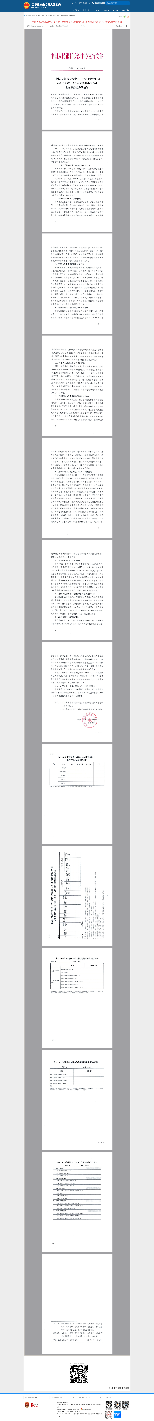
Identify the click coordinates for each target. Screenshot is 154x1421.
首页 (39, 15)
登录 (71, 3)
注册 (76, 3)
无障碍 (80, 3)
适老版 (85, 3)
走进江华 (86, 10)
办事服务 (106, 10)
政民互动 (115, 10)
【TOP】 (111, 1388)
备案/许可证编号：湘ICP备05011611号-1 (68, 1409)
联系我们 (65, 1402)
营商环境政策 (65, 15)
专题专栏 (44, 15)
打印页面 (117, 1388)
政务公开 (96, 10)
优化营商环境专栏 (53, 15)
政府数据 (125, 10)
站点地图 (59, 1402)
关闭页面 (125, 1388)
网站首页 (76, 10)
